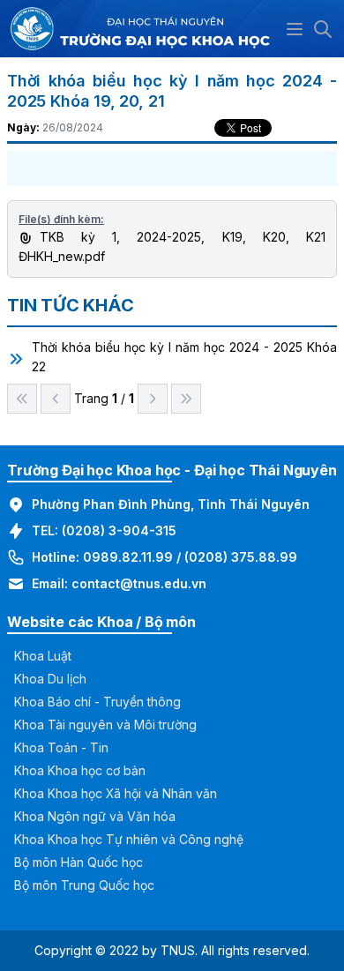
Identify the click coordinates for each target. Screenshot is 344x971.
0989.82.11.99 (128, 556)
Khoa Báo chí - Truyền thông (97, 701)
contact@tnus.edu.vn (138, 583)
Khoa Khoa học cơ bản (80, 770)
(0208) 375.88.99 (240, 556)
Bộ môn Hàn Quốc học (78, 862)
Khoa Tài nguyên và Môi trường (105, 724)
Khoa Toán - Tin (61, 747)
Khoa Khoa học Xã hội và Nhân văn (115, 793)
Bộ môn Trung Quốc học (84, 885)
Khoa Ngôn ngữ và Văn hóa (95, 816)
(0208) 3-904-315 (119, 530)
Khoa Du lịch (50, 678)
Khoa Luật (42, 655)
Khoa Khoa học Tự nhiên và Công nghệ (128, 839)
